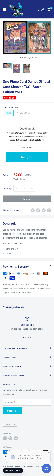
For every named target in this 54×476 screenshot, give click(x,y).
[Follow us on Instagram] (10, 438)
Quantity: (7, 188)
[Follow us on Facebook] (5, 438)
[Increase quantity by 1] (32, 188)
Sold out (27, 198)
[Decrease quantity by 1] (17, 188)
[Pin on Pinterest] (38, 210)
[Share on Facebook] (33, 210)
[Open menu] (4, 9)
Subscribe (12, 410)
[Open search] (37, 9)
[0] (49, 9)
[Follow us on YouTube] (16, 438)
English (7, 424)
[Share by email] (49, 210)
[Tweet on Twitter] (44, 210)
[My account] (42, 9)
